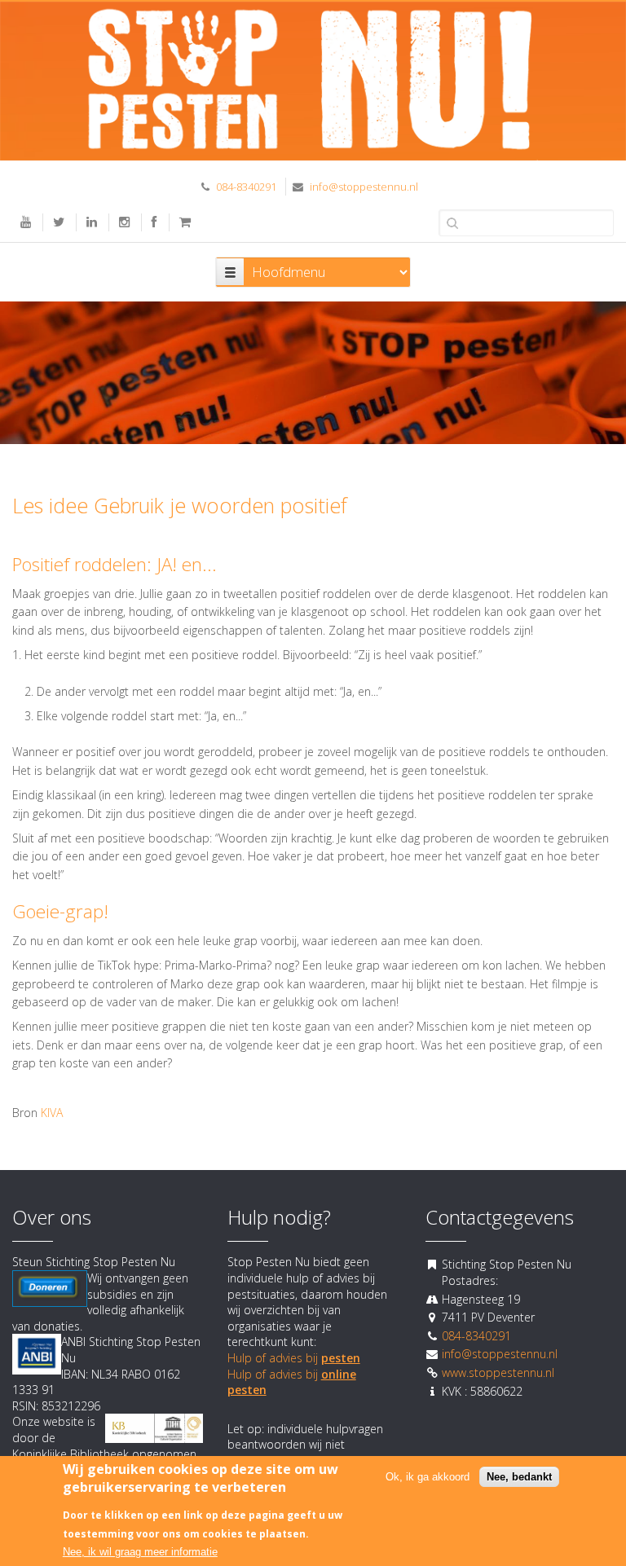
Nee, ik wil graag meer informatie (140, 1552)
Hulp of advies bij (293, 1358)
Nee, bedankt (519, 1477)
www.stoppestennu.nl (498, 1372)
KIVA (52, 1112)
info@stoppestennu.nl (364, 186)
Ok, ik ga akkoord (428, 1477)
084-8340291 (246, 186)
